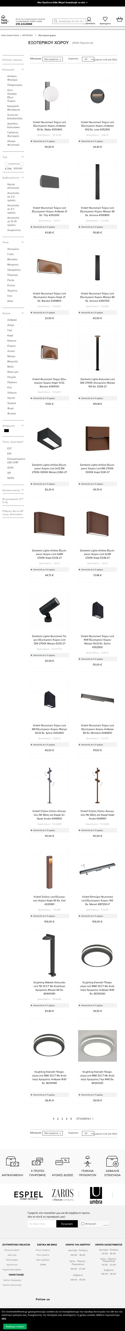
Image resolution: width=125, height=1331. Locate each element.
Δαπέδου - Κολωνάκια (13, 125)
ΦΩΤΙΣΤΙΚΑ (27, 35)
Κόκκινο (11, 340)
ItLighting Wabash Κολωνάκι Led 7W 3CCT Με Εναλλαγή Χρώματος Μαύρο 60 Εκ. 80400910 (49, 988)
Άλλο (10, 301)
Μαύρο (11, 356)
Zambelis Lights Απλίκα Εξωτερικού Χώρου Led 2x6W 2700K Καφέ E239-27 (49, 554)
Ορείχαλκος (14, 269)
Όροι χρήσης (42, 1259)
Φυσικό (11, 413)
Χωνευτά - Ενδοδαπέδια (14, 116)
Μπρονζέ (12, 361)
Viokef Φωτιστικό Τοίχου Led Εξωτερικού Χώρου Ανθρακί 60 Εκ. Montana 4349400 (97, 729)
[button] (55, 21)
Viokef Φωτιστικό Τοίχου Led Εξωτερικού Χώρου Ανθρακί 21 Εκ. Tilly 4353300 (49, 211)
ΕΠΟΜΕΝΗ (84, 1119)
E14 (9, 453)
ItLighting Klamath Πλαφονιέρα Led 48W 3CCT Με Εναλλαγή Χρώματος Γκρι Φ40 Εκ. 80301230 (97, 1077)
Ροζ (9, 387)
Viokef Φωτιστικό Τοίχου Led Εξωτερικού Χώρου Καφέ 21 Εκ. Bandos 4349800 (49, 297)
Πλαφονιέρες (14, 85)
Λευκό (11, 351)
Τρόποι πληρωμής (12, 1280)
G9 (9, 472)
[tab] (13, 67)
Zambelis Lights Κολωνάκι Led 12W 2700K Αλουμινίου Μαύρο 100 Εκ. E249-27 (97, 382)
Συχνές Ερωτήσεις (12, 1269)
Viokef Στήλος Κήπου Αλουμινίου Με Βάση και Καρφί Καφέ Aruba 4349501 (97, 814)
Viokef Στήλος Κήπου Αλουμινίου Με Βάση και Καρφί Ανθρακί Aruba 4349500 (49, 814)
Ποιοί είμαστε (43, 1250)
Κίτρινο (11, 346)
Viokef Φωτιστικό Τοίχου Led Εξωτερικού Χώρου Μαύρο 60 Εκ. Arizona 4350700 (97, 297)
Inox (9, 295)
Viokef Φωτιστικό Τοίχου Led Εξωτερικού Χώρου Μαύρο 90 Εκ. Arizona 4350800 (97, 211)
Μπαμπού (13, 264)
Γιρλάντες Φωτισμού (13, 134)
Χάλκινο (12, 392)
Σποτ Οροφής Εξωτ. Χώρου (12, 95)
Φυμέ (10, 408)
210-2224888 (24, 24)
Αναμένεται (14, 230)
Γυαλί (10, 254)
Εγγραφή (67, 1224)
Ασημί (10, 325)
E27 (9, 448)
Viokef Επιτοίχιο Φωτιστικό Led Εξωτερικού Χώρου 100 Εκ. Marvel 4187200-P (97, 900)
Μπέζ (10, 366)
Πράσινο (12, 382)
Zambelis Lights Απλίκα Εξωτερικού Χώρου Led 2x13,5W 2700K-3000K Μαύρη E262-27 (49, 468)
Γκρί (9, 330)
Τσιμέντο (12, 290)
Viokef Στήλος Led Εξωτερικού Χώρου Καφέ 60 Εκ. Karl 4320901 (49, 900)
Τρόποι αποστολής (12, 1285)
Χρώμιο (11, 403)
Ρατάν (10, 280)
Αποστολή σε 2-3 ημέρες (13, 196)
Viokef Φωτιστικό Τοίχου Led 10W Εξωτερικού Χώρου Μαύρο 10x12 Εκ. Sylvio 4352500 (97, 641)
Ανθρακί (12, 320)
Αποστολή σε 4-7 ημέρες (13, 209)
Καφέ (10, 335)
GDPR (43, 1264)
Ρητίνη (11, 285)
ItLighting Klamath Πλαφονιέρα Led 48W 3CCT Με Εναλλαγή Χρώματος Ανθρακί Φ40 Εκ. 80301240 (97, 988)
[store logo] (7, 15)
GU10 (10, 467)
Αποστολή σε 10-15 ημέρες (13, 221)
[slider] (7, 164)
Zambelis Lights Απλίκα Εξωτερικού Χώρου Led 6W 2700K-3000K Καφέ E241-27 (97, 468)
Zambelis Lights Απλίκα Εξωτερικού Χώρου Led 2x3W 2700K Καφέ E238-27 (97, 554)
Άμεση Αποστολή (13, 186)
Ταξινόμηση (35, 58)
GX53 (10, 478)
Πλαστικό (12, 275)
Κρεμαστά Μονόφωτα (13, 107)
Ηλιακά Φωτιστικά (13, 142)
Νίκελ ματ (12, 372)
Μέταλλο (12, 259)
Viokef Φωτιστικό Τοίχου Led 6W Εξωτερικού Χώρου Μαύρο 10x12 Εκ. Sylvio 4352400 (49, 729)
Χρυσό (11, 398)
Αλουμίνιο (13, 249)
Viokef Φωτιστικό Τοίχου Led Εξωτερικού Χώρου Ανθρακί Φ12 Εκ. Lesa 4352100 (97, 125)
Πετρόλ (11, 377)
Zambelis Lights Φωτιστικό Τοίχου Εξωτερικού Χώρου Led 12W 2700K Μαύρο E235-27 (49, 639)
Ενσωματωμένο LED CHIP (16, 460)
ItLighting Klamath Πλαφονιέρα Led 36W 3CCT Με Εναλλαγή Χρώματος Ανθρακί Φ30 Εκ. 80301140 (49, 1077)
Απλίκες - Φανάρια (12, 77)
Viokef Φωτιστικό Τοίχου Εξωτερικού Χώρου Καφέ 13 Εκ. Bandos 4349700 (49, 382)
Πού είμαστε (43, 1254)
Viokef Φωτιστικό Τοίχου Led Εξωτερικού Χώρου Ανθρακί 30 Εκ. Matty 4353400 (49, 125)
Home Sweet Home (10, 35)
